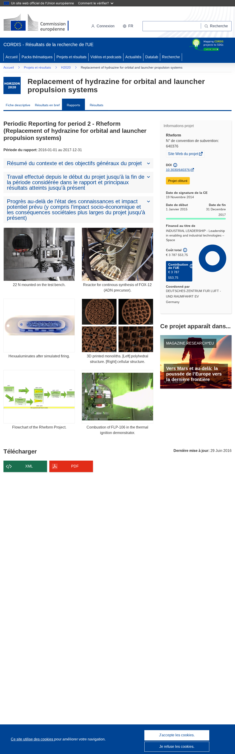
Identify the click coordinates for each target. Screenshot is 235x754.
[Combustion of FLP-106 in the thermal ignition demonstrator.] (117, 396)
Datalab (151, 57)
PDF (75, 466)
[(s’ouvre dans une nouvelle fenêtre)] (40, 23)
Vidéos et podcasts (105, 57)
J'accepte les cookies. (177, 735)
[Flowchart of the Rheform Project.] (39, 396)
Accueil (12, 57)
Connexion (106, 26)
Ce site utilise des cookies (32, 739)
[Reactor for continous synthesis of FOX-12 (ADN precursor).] (117, 254)
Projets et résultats (71, 57)
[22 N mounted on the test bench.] (39, 254)
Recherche (171, 57)
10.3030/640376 (178, 170)
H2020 (66, 67)
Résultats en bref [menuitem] (47, 105)
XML (29, 466)
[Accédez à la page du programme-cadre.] (12, 85)
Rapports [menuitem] (73, 105)
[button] (128, 26)
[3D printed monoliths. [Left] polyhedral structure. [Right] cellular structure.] (117, 325)
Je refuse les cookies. (176, 746)
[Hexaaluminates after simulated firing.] (39, 325)
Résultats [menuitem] (96, 105)
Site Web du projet (183, 154)
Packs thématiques (37, 57)
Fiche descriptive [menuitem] (18, 105)
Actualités (133, 57)
